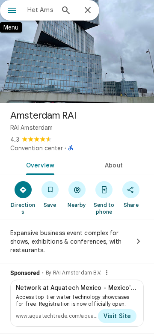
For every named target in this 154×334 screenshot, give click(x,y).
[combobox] (40, 10)
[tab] (39, 164)
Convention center (36, 148)
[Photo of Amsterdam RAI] (77, 51)
